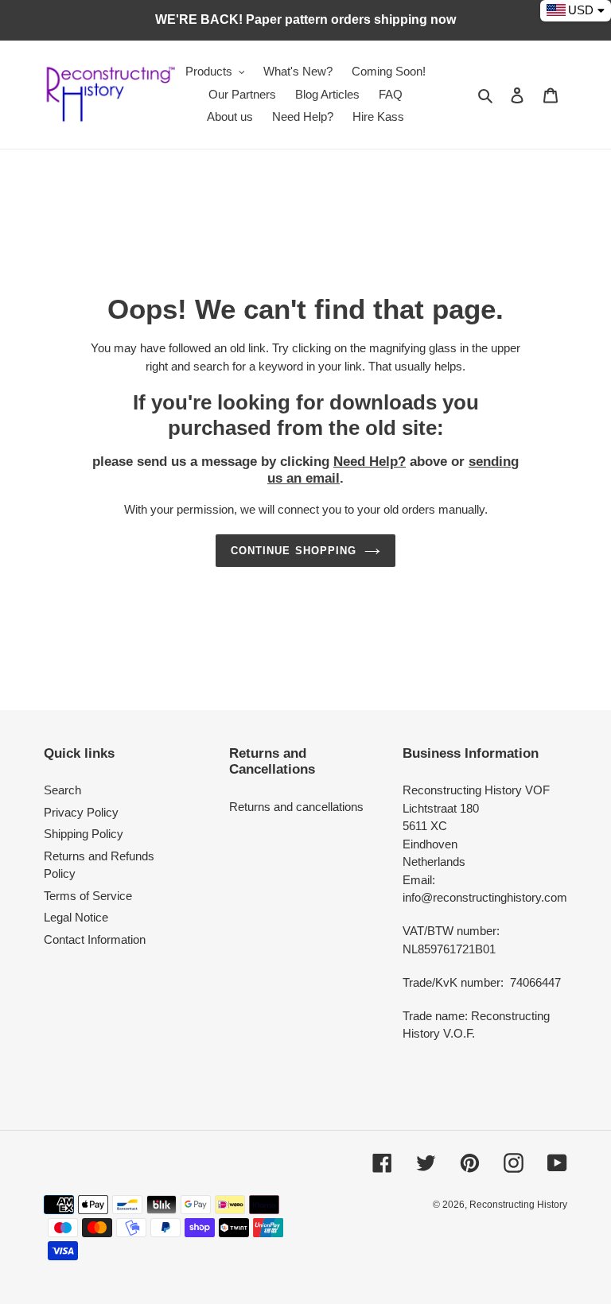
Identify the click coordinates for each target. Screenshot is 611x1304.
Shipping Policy (83, 833)
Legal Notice (76, 917)
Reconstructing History (518, 1204)
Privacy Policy (81, 812)
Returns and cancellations (296, 806)
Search (62, 790)
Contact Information (95, 939)
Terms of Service (88, 895)
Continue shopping (293, 551)
